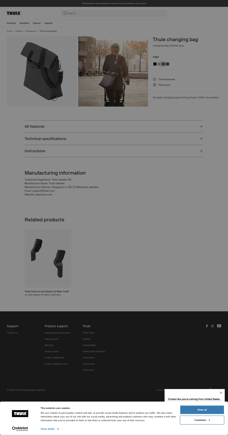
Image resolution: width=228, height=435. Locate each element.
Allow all (202, 409)
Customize (200, 420)
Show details (48, 429)
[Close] (221, 393)
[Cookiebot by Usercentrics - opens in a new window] (20, 429)
